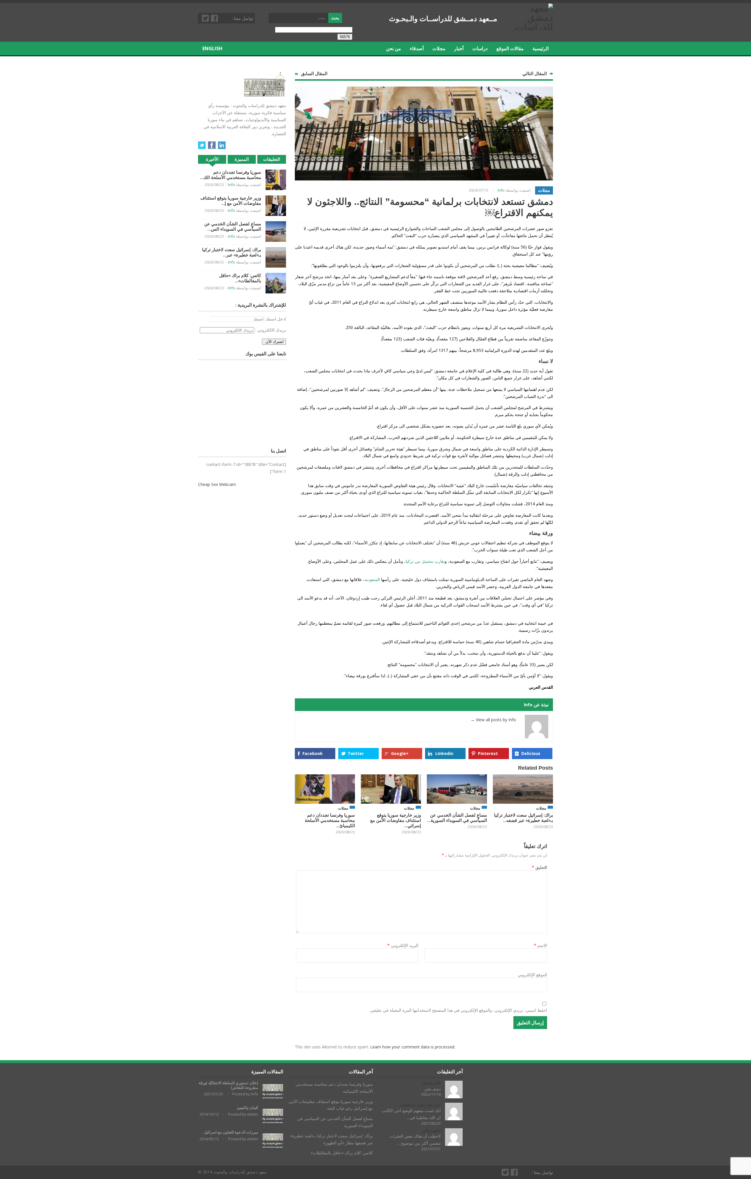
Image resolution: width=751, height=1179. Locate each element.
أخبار (459, 48)
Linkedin (444, 753)
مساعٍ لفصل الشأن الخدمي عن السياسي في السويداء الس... (232, 226)
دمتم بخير (432, 1089)
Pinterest (488, 753)
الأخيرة (212, 159)
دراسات (480, 48)
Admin (252, 1114)
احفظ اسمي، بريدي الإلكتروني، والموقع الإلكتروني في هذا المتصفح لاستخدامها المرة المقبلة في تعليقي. (458, 1010)
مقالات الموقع (510, 48)
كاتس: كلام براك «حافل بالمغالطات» (342, 1153)
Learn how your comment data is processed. (412, 1047)
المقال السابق (314, 73)
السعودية (372, 579)
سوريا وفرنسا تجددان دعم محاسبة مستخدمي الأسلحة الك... (230, 174)
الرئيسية (540, 48)
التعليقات (271, 159)
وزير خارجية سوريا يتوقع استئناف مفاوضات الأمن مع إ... (230, 200)
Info (501, 190)
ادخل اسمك (275, 319)
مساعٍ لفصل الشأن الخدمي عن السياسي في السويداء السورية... (457, 817)
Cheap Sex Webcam (217, 484)
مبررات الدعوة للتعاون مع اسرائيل (231, 1132)
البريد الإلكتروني (402, 945)
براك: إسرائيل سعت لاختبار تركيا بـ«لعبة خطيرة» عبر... (231, 252)
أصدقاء (417, 48)
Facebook (215, 18)
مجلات (438, 48)
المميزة (242, 159)
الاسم (540, 945)
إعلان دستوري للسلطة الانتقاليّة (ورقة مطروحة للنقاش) (228, 1085)
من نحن (393, 48)
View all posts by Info (493, 719)
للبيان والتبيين (247, 1107)
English (212, 48)
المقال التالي (534, 73)
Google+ (400, 753)
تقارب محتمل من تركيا (425, 561)
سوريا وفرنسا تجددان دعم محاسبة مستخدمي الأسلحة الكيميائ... (330, 820)
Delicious (530, 753)
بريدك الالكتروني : (270, 330)
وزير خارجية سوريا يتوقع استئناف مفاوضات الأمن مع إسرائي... (395, 820)
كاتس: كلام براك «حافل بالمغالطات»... (240, 278)
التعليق (539, 867)
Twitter (205, 18)
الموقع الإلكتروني (532, 974)
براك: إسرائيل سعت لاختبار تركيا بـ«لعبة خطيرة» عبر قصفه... (523, 817)
